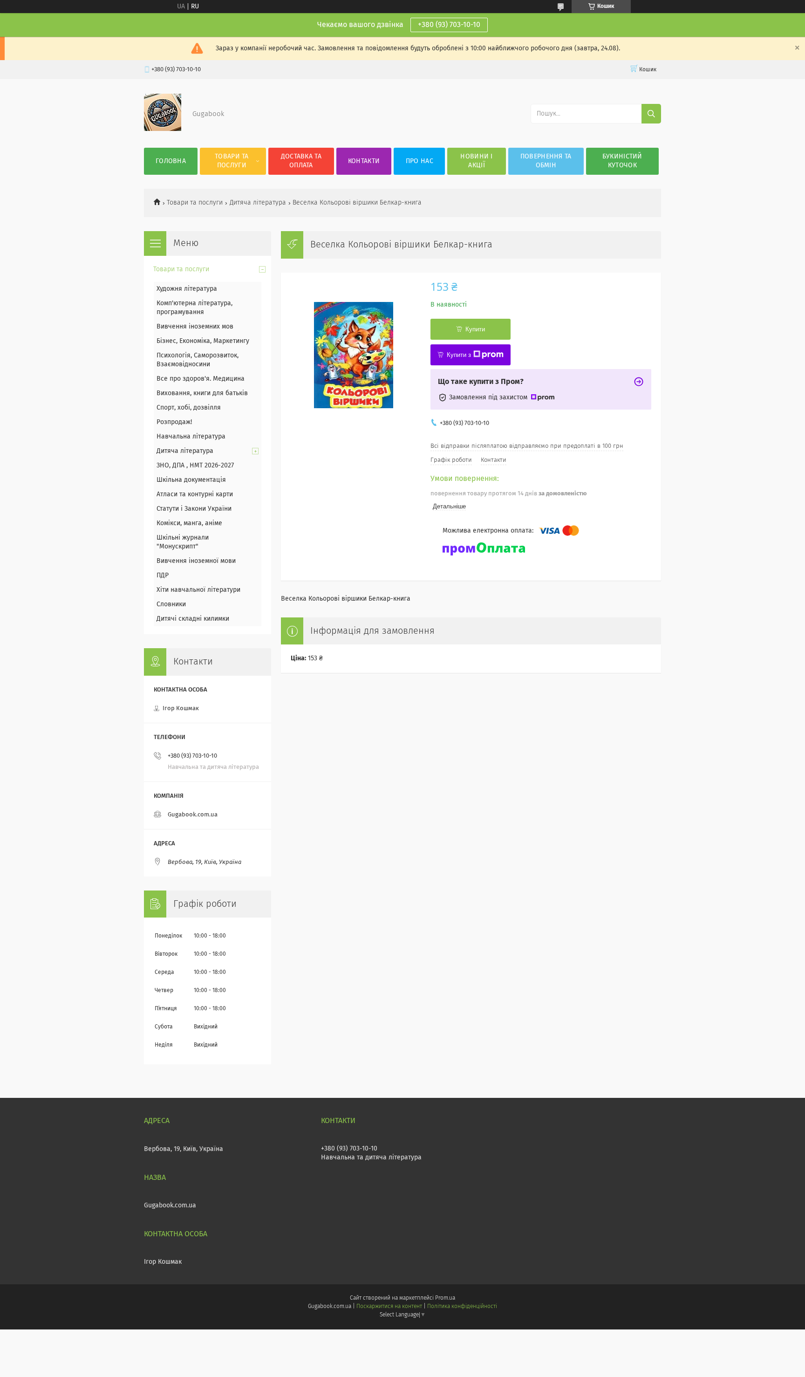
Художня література (187, 289)
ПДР (163, 575)
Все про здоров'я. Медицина (201, 379)
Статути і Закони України (194, 509)
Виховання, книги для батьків (202, 393)
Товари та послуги (232, 161)
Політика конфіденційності (462, 1306)
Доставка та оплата (301, 161)
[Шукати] (651, 113)
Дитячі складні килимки (193, 619)
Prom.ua (445, 1298)
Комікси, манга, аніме (189, 523)
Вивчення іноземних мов (195, 326)
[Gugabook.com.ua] (162, 129)
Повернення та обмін (546, 161)
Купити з (459, 354)
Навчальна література (191, 436)
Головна (171, 161)
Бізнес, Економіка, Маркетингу (203, 341)
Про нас (419, 161)
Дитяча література (258, 202)
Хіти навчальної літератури (198, 590)
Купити (475, 329)
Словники (171, 604)
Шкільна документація (191, 480)
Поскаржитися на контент (389, 1306)
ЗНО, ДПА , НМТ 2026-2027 (195, 465)
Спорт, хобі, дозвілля (189, 407)
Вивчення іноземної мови (196, 561)
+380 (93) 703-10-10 (449, 24)
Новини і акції (476, 161)
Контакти (364, 161)
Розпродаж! (174, 422)
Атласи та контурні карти (195, 494)
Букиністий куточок (622, 161)
